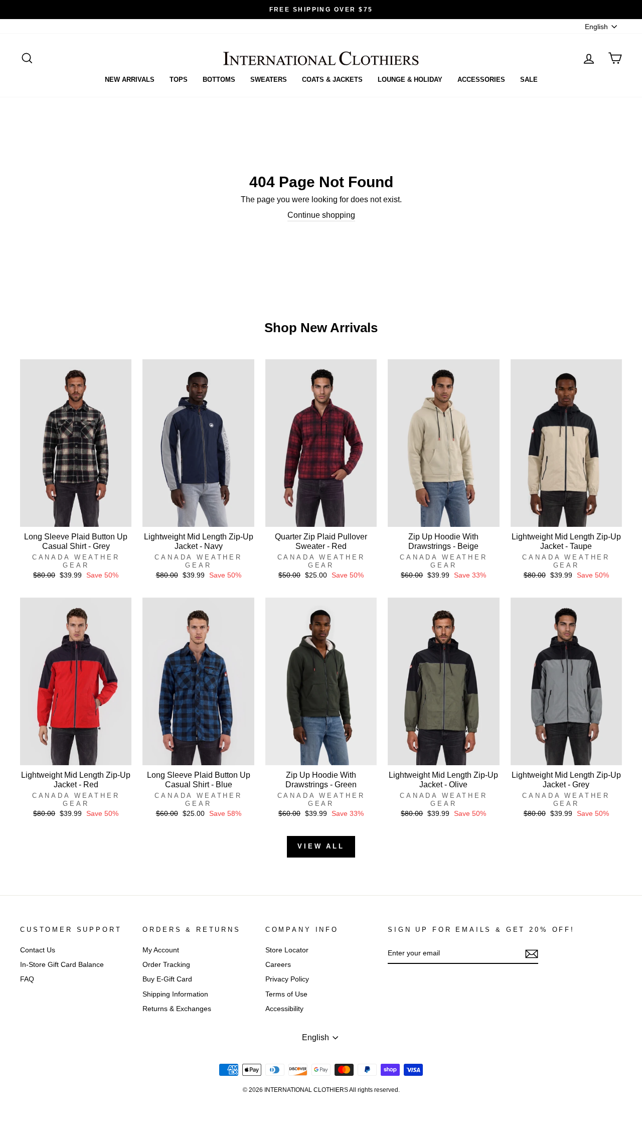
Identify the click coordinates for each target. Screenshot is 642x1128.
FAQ (27, 979)
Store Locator (286, 950)
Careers (278, 964)
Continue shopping (321, 215)
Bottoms (219, 79)
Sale (529, 79)
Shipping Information (175, 994)
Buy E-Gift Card (167, 979)
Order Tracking (166, 964)
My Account (160, 950)
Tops (179, 79)
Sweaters (268, 79)
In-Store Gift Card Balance (62, 964)
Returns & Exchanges (176, 1009)
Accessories (481, 79)
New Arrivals (129, 79)
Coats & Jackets (332, 79)
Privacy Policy (287, 979)
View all (321, 846)
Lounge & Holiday (410, 79)
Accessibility (284, 1009)
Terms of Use (286, 994)
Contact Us (37, 950)
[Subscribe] (531, 954)
